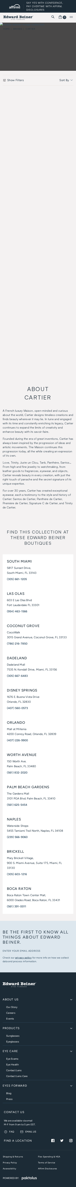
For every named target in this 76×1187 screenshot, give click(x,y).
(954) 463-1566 (17, 611)
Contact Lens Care (17, 1076)
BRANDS (17, 29)
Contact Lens (14, 1070)
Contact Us (14, 1112)
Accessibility (9, 1168)
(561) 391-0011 (16, 906)
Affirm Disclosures (47, 1168)
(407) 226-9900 (17, 740)
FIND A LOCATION (18, 1140)
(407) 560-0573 (17, 708)
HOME (6, 29)
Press (9, 1099)
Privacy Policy (10, 1162)
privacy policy (23, 957)
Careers (10, 1012)
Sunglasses (12, 1035)
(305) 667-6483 (17, 676)
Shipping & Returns (13, 1156)
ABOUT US (11, 999)
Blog (8, 1093)
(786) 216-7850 (17, 643)
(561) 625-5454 (17, 804)
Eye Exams (12, 1058)
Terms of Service (46, 1162)
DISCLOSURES (35, 9)
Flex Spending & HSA (49, 1156)
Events (10, 1018)
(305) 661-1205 (17, 579)
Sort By (64, 80)
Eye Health (12, 1064)
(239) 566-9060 (17, 837)
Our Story (11, 1007)
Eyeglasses (12, 1041)
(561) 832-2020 (17, 772)
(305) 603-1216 (17, 874)
